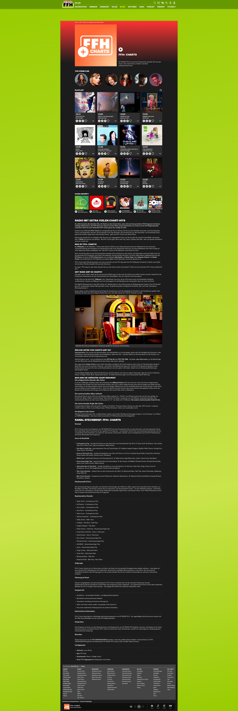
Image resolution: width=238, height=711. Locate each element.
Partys (155, 695)
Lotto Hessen (156, 685)
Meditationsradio (67, 691)
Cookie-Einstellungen (86, 701)
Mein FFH (174, 2)
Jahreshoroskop (126, 679)
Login (168, 689)
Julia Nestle (118, 257)
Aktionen (132, 7)
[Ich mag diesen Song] (135, 706)
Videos (139, 675)
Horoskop (104, 7)
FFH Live (65, 671)
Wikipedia (80, 246)
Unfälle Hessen (111, 675)
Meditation (156, 677)
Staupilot (162, 2)
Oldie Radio (66, 681)
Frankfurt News (81, 673)
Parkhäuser (110, 685)
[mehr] (93, 121)
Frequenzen (170, 677)
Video (141, 7)
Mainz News (80, 677)
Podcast (151, 7)
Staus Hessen (110, 671)
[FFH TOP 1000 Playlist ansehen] (140, 203)
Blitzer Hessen (111, 673)
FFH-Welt (171, 7)
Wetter (166, 2)
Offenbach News (81, 683)
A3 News (109, 677)
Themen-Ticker (141, 685)
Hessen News (81, 671)
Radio (65, 669)
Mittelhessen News (97, 675)
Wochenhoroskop (126, 675)
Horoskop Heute (126, 671)
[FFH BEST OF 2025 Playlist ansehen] (155, 203)
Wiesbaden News (82, 675)
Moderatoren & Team (142, 679)
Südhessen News (96, 679)
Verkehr (93, 7)
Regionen (95, 669)
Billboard (98, 279)
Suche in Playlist (160, 90)
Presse (169, 683)
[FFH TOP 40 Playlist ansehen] (82, 203)
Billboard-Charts (118, 382)
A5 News (109, 679)
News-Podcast (141, 683)
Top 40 (65, 693)
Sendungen (140, 671)
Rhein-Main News (96, 677)
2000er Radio (66, 677)
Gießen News (81, 685)
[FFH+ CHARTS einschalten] (96, 66)
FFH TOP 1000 (123, 359)
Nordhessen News (97, 671)
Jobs (168, 679)
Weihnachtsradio (67, 689)
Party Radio (66, 685)
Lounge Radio (66, 687)
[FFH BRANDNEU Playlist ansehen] (126, 203)
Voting (138, 687)
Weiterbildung (171, 687)
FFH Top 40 (110, 359)
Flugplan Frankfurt (112, 687)
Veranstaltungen (157, 671)
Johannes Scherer (143, 257)
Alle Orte (79, 695)
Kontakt (169, 675)
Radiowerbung (171, 685)
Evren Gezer (130, 257)
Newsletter (170, 673)
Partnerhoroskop (126, 681)
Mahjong (155, 689)
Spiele (155, 687)
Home (152, 708)
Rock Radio (66, 679)
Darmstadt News (81, 681)
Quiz (154, 693)
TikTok (81, 239)
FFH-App (169, 671)
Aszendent (125, 683)
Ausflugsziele (156, 679)
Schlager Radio (67, 683)
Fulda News (80, 687)
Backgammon (156, 691)
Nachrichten (81, 7)
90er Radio (66, 675)
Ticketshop (156, 683)
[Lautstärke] (130, 706)
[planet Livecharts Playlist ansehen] (111, 203)
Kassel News (80, 679)
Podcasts (139, 681)
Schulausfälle (110, 689)
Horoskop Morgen (127, 673)
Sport (78, 691)
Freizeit (161, 7)
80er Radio (66, 673)
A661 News (110, 681)
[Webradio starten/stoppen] (139, 706)
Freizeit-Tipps (157, 681)
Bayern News (80, 689)
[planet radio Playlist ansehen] (96, 203)
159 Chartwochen (83, 416)
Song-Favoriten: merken (86, 121)
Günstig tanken (111, 683)
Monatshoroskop (126, 677)
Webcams (139, 677)
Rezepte (155, 675)
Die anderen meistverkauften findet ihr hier (145, 400)
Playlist (158, 2)
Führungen (170, 681)
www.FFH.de (74, 666)
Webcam (170, 2)
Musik (122, 7)
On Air (114, 7)
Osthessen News (96, 673)
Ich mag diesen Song (80, 121)
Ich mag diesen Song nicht (83, 121)
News (79, 669)
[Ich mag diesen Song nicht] (142, 706)
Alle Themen (80, 697)
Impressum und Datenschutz (70, 701)
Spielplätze (156, 673)
